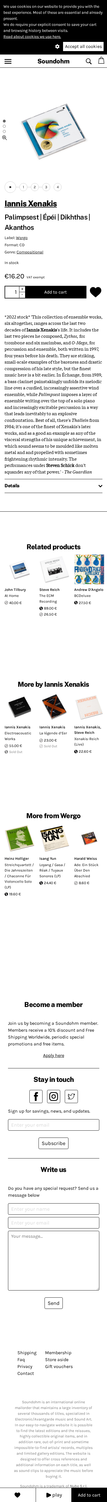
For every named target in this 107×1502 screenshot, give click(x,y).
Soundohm (53, 61)
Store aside (56, 1359)
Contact (25, 1373)
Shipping (27, 1352)
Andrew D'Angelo (88, 589)
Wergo (22, 237)
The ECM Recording (48, 598)
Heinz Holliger (17, 858)
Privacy (24, 1366)
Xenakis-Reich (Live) (86, 742)
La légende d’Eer (53, 733)
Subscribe (53, 1143)
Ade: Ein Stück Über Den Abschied (86, 870)
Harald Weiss (85, 858)
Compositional (30, 252)
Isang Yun (47, 858)
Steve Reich (49, 589)
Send (54, 1303)
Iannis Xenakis (31, 203)
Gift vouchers (59, 1366)
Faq (21, 1359)
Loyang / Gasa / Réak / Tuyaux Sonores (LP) (52, 870)
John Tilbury (15, 589)
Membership (58, 1352)
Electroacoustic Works (18, 736)
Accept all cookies (83, 46)
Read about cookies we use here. (32, 36)
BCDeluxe (82, 595)
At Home (12, 595)
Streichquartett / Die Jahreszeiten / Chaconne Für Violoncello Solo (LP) (19, 876)
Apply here (53, 1055)
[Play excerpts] (10, 187)
